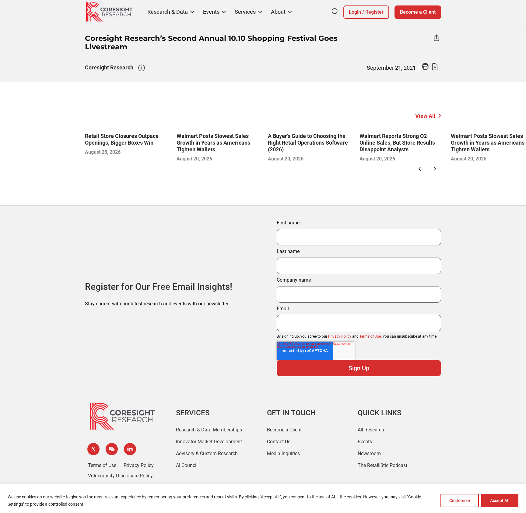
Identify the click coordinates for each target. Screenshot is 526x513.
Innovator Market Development (209, 441)
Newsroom (369, 453)
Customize (459, 500)
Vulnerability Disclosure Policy (120, 476)
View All (425, 116)
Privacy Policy (339, 336)
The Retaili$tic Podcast (382, 465)
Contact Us (278, 441)
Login (355, 12)
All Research (371, 430)
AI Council (187, 465)
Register (374, 12)
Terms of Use (370, 336)
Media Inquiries (283, 453)
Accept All (500, 500)
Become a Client (418, 12)
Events (365, 441)
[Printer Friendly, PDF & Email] (429, 68)
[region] (263, 498)
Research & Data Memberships (209, 430)
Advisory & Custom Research (207, 453)
